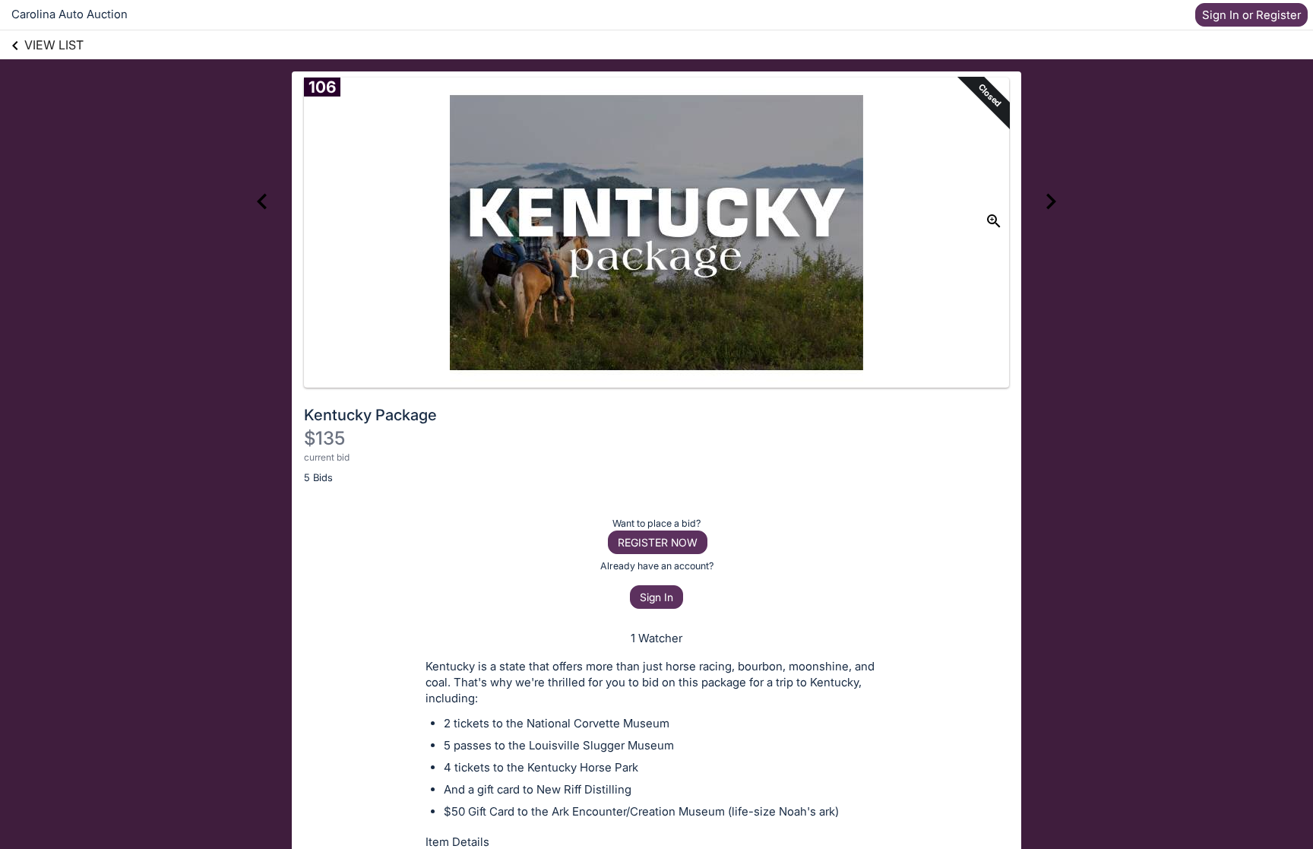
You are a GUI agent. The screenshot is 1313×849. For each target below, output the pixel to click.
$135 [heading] (324, 438)
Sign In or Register (1251, 15)
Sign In (656, 597)
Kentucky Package (370, 415)
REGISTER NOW (658, 542)
